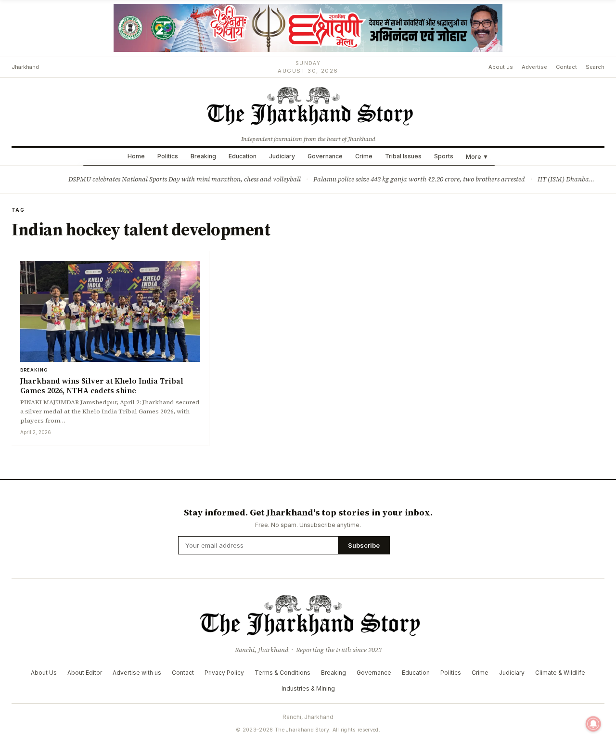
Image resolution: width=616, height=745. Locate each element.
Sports (443, 156)
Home (136, 156)
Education (243, 156)
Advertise (534, 67)
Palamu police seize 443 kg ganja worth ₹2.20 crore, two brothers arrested (419, 179)
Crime (363, 156)
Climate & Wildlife (560, 672)
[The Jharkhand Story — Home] (308, 105)
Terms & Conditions (282, 672)
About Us (44, 672)
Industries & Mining (308, 688)
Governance (325, 156)
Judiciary (282, 156)
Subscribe (364, 545)
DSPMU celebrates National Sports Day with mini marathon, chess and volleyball (184, 179)
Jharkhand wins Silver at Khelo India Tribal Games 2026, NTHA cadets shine (101, 386)
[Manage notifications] (593, 724)
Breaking (203, 156)
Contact (566, 67)
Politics (167, 156)
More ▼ (477, 156)
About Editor (84, 672)
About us (500, 67)
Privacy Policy (224, 672)
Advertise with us (137, 672)
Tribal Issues (403, 156)
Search (595, 67)
